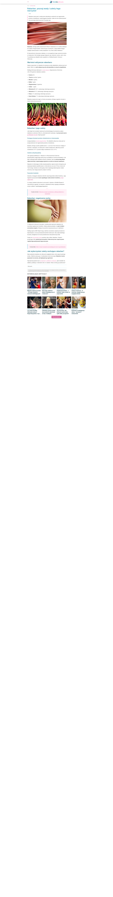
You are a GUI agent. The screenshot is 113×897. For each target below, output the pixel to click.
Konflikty (44, 289)
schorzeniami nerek (37, 237)
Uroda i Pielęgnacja (61, 289)
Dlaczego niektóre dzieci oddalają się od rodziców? (48, 292)
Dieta (28, 5)
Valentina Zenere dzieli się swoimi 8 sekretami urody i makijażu (48, 312)
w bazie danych (46, 70)
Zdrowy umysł (60, 309)
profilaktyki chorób (32, 134)
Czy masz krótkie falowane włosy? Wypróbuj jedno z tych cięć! (33, 312)
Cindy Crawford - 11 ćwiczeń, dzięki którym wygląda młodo (78, 292)
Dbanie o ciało (75, 309)
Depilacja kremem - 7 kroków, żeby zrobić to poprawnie (63, 292)
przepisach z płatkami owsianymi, (48, 260)
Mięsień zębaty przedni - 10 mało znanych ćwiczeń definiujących (34, 292)
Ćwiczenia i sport (31, 289)
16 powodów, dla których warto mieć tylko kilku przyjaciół (63, 312)
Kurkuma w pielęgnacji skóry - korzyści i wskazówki (78, 312)
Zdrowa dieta (32, 5)
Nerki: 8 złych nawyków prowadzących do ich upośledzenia (50, 246)
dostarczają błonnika (41, 141)
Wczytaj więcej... (56, 317)
